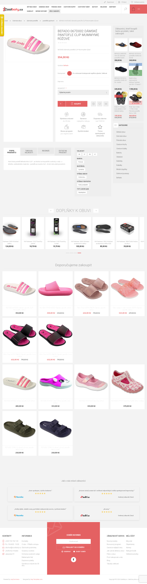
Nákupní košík (131, 551)
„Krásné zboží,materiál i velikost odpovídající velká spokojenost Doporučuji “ (107, 490)
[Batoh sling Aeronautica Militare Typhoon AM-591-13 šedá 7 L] (135, 76)
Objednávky (130, 544)
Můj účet (129, 541)
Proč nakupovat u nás (115, 557)
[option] (14, 233)
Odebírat (67, 551)
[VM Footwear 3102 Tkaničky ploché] (38, 233)
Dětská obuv (120, 132)
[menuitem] (31, 541)
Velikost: (62, 88)
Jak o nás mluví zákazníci (73, 481)
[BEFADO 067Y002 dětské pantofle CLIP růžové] (19, 386)
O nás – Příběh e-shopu (30, 544)
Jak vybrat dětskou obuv (115, 551)
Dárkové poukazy (122, 173)
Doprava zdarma (100, 117)
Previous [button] (51, 211)
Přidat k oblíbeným (99, 103)
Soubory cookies (28, 551)
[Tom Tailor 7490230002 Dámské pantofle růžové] (55, 293)
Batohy (119, 153)
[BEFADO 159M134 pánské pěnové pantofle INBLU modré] (55, 433)
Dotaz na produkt (63, 152)
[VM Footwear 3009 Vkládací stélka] (15, 233)
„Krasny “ (106, 509)
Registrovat (110, 2)
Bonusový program (114, 544)
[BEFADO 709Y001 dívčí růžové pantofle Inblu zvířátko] (55, 386)
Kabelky (119, 165)
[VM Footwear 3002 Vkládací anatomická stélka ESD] (109, 233)
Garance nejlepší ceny (93, 103)
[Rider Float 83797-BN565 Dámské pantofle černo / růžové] (19, 340)
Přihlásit (124, 2)
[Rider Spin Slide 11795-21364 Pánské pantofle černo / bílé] (135, 105)
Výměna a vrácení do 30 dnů (30, 564)
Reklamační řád (27, 557)
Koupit (118, 45)
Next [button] (96, 211)
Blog (108, 560)
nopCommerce (15, 579)
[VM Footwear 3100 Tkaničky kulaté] (62, 233)
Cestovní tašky (121, 148)
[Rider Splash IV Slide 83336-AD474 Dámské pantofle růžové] (127, 293)
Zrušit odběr (81, 551)
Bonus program (66, 131)
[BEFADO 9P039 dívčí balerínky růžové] (91, 386)
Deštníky (119, 161)
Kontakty (25, 541)
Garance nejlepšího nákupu (83, 117)
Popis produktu (11, 152)
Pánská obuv (121, 140)
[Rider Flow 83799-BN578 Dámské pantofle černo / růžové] (55, 340)
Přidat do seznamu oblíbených (123, 45)
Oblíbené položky (132, 554)
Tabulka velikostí (29, 152)
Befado (66, 65)
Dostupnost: (61, 73)
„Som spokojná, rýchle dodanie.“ (40, 490)
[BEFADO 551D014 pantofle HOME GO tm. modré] (120, 76)
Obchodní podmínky (29, 547)
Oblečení (119, 157)
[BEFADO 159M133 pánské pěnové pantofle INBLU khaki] (19, 433)
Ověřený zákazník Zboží (126, 497)
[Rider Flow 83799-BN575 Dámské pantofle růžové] (91, 293)
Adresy (128, 547)
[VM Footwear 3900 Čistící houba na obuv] (132, 233)
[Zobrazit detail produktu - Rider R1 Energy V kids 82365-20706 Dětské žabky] (121, 94)
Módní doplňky (121, 169)
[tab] (11, 152)
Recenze (45, 151)
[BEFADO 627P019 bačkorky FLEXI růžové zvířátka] (127, 386)
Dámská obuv (121, 136)
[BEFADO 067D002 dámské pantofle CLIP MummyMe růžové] (19, 293)
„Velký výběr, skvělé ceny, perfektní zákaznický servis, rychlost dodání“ (40, 509)
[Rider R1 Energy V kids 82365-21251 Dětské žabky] (120, 105)
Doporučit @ (106, 103)
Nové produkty (112, 541)
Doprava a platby (28, 560)
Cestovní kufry (121, 144)
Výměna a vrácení (66, 117)
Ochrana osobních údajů (31, 554)
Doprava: (61, 81)
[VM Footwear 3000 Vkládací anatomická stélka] (85, 233)
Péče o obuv (111, 554)
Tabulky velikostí (113, 564)
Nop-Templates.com (36, 579)
